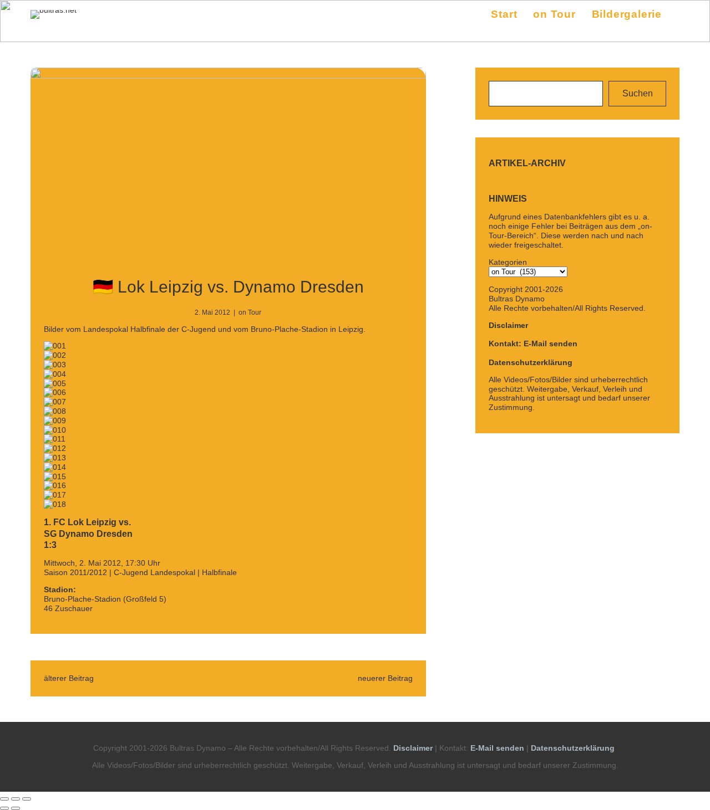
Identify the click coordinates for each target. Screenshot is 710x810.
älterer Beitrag (69, 678)
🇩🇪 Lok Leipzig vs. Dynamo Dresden (228, 287)
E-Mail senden (497, 748)
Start (504, 14)
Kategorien (508, 262)
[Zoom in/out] (26, 799)
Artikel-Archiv (527, 163)
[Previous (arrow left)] (4, 808)
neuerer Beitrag (385, 678)
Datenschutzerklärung (530, 362)
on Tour (250, 312)
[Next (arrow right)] (15, 808)
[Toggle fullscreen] (15, 799)
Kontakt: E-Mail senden (533, 343)
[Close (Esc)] (4, 799)
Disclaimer (508, 325)
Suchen (637, 93)
